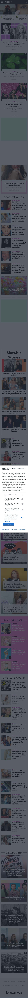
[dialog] (14, 499)
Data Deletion (5, 529)
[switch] (22, 499)
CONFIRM (8, 524)
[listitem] (14, 495)
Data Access (14, 529)
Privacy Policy (22, 529)
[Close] (25, 468)
